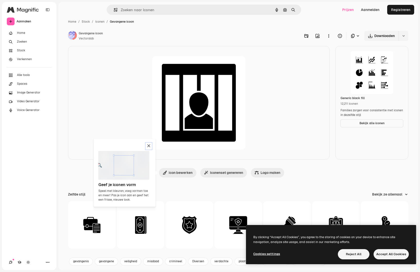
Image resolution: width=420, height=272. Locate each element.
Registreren (400, 10)
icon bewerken (180, 172)
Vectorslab (86, 38)
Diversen (198, 261)
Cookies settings (266, 254)
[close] (149, 146)
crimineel (175, 261)
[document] (92, 225)
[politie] (238, 225)
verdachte (221, 261)
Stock (86, 22)
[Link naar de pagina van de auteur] (72, 36)
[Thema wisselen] (28, 262)
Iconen (100, 22)
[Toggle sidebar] (48, 10)
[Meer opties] (328, 36)
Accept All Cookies (391, 254)
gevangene (106, 261)
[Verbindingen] (11, 262)
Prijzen (348, 10)
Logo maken (270, 172)
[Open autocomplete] (113, 10)
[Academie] (19, 262)
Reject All (353, 254)
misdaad (153, 261)
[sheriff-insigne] (189, 225)
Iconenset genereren (226, 172)
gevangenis (81, 261)
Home (72, 22)
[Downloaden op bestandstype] (355, 36)
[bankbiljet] (141, 225)
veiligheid (130, 261)
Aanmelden (370, 10)
